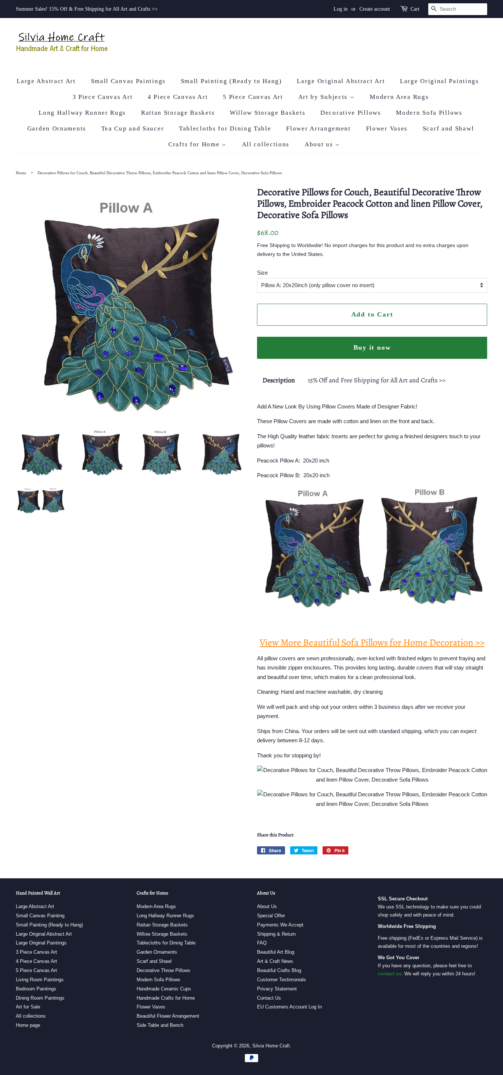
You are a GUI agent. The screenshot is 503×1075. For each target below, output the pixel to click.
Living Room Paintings (40, 979)
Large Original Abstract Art (341, 81)
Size (262, 272)
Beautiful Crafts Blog (279, 970)
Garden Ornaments (56, 128)
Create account (374, 9)
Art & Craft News (275, 961)
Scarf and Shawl (448, 128)
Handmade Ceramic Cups (164, 989)
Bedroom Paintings (36, 989)
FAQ (262, 943)
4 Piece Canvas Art (178, 96)
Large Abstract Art (46, 81)
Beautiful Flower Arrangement (168, 1016)
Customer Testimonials (281, 979)
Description (279, 380)
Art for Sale (28, 1007)
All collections (266, 144)
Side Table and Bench (160, 1025)
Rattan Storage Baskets (178, 112)
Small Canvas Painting (40, 915)
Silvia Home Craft (271, 1046)
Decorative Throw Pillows (163, 970)
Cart (415, 9)
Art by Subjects (324, 96)
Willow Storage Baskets (267, 112)
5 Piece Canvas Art (253, 96)
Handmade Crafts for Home (166, 998)
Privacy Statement (277, 989)
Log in (341, 9)
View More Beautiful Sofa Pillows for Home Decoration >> (372, 642)
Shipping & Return (276, 934)
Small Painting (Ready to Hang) (231, 81)
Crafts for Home (195, 144)
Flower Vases (387, 128)
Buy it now (372, 347)
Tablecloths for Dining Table (225, 128)
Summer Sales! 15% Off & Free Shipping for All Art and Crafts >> (87, 9)
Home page (28, 1025)
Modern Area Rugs (399, 96)
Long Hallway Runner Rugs (82, 112)
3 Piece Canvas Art (103, 96)
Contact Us (269, 998)
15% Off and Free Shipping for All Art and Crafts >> (377, 380)
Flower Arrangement (318, 128)
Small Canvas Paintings (128, 81)
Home (21, 173)
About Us (267, 906)
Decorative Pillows (350, 112)
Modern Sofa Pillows (429, 112)
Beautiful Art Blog (275, 952)
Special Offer (271, 915)
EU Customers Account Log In (289, 1007)
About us (320, 144)
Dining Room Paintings (40, 998)
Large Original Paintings (439, 81)
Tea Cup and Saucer (132, 128)
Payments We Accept (280, 925)
